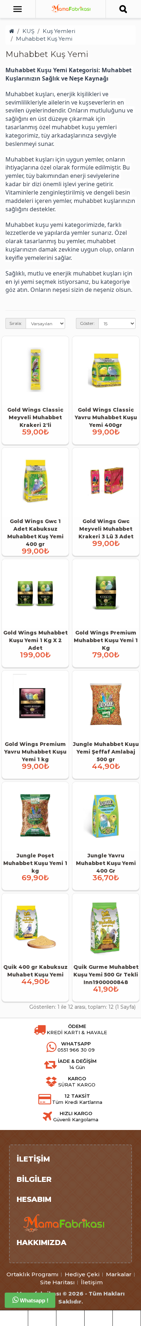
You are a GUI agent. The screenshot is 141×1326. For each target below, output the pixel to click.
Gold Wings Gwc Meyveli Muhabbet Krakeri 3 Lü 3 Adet (105, 529)
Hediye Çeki (82, 1274)
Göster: (87, 323)
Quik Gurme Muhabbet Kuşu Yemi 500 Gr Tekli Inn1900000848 (105, 975)
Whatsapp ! (33, 1300)
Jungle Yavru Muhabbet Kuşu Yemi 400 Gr (106, 863)
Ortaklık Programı (33, 1274)
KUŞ (28, 31)
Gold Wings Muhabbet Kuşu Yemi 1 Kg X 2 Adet (35, 640)
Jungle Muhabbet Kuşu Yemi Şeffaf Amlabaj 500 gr (106, 752)
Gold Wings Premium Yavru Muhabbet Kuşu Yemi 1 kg (35, 752)
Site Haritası (57, 1282)
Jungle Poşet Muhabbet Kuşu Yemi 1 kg (35, 863)
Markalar (119, 1274)
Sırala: (15, 323)
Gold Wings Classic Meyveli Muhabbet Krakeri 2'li (35, 417)
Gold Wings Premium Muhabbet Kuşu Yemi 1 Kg (106, 640)
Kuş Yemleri (59, 31)
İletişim (92, 1282)
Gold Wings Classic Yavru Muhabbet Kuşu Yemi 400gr (106, 417)
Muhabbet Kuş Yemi (44, 38)
